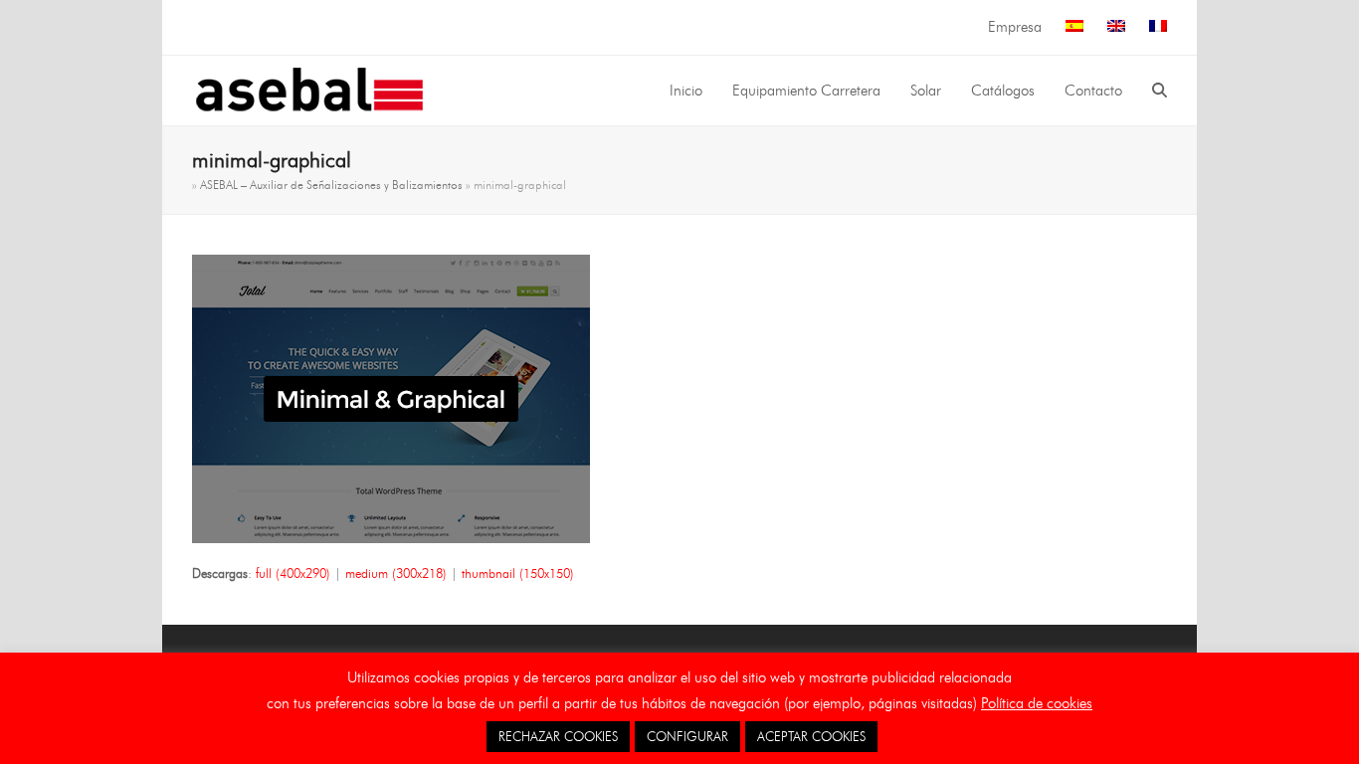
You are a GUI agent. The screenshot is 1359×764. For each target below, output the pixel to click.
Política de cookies (1036, 703)
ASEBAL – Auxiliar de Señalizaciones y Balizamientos (331, 184)
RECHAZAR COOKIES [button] (558, 736)
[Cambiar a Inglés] (1116, 27)
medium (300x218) (396, 573)
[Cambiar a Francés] (1158, 27)
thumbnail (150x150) (518, 573)
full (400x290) (293, 573)
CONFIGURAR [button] (687, 736)
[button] (1159, 90)
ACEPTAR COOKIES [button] (811, 736)
